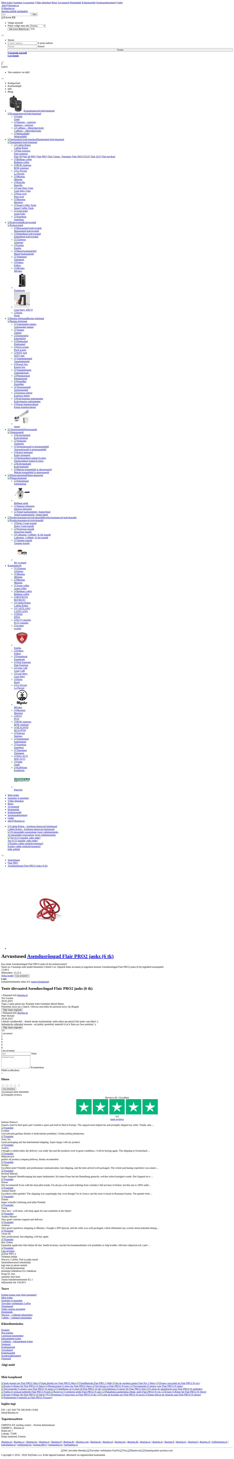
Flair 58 (18, 156)
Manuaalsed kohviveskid (26, 231)
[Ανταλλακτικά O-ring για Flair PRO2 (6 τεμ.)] (47, 1394)
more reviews (117, 1119)
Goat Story (19, 676)
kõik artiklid (14, 849)
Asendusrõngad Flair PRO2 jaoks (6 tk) (28, 865)
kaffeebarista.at (219, 1442)
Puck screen (20, 350)
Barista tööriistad (35, 318)
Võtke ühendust (43, 2)
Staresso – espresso (23, 125)
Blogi (54, 2)
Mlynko (18, 271)
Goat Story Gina (22, 191)
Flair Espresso (21, 665)
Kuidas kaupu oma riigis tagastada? (19, 1294)
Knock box (19, 367)
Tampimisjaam (21, 372)
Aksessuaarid (30, 429)
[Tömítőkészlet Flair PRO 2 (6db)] (95, 1383)
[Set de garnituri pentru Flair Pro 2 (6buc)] (135, 1383)
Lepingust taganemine (12, 1335)
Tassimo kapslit (21, 543)
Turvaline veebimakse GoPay (16, 1303)
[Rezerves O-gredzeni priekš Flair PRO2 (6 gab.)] (77, 1391)
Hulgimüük (75, 2)
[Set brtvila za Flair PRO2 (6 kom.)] (112, 1386)
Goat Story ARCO (23, 309)
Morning (18, 202)
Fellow (17, 265)
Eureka (17, 248)
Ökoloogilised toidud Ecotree (28, 461)
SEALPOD (20, 730)
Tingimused (7, 1306)
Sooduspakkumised (106, 2)
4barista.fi (169, 1442)
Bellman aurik (21, 503)
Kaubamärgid (14, 565)
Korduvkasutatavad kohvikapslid (59, 517)
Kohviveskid (29, 222)
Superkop (19, 219)
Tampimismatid (21, 361)
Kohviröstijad (21, 438)
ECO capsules (21, 622)
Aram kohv (19, 213)
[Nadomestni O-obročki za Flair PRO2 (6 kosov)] (26, 1397)
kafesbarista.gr (8, 1444)
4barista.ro (44, 1442)
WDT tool (19, 355)
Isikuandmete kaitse (11, 1338)
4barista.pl (22, 995)
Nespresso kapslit (23, 531)
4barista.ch (204, 1442)
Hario (17, 315)
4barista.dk (132, 1442)
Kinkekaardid (89, 2)
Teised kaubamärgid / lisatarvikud (31, 514)
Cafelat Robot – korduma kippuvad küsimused (31, 829)
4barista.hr (95, 1442)
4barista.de (68, 1442)
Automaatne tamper (24, 327)
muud (17, 426)
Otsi (34, 14)
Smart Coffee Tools (24, 208)
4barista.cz (19, 1442)
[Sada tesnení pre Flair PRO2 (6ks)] (20, 1383)
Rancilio (18, 185)
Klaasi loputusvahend (25, 407)
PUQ (16, 718)
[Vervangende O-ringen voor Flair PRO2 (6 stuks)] (157, 1386)
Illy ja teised (20, 562)
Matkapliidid (20, 136)
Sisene (120, 50)
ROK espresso (21, 168)
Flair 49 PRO (29, 156)
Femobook (19, 290)
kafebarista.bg (25, 1444)
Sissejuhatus (14, 860)
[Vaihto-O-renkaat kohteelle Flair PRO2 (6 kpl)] (26, 1391)
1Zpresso (18, 242)
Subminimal (20, 483)
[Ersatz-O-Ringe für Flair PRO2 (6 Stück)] (23, 1386)
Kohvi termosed (22, 455)
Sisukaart (6, 1344)
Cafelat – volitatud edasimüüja (16, 1317)
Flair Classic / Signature (59, 156)
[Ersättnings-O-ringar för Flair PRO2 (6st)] (124, 1389)
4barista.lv (181, 1442)
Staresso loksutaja (23, 509)
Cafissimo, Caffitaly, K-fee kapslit (31, 537)
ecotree (17, 628)
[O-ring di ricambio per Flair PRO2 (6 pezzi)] (121, 1394)
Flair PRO (42, 156)
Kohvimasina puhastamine (27, 401)
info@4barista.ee (10, 5)
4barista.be (120, 1442)
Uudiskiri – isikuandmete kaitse (17, 1341)
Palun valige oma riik (18, 25)
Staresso (18, 736)
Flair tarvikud (108, 156)
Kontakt (5, 1330)
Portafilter (19, 384)
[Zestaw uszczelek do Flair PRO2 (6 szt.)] (178, 1383)
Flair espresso (21, 153)
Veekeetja (19, 443)
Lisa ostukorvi (21, 976)
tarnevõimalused (40, 981)
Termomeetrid (21, 390)
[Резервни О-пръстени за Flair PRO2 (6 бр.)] (73, 1394)
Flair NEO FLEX (81, 156)
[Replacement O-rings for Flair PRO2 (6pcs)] (69, 1386)
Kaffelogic (19, 770)
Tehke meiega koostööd (13, 1309)
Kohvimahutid (21, 466)
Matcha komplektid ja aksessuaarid (31, 472)
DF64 (17, 617)
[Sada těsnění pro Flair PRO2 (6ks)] (58, 1383)
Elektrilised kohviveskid (26, 236)
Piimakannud (20, 378)
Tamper (18, 332)
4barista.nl (108, 1442)
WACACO (19, 759)
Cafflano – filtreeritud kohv (27, 130)
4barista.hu (31, 1442)
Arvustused (63, 2)
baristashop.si (71, 1444)
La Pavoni (19, 173)
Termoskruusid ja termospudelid (30, 449)
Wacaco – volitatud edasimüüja (16, 1314)
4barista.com (82, 1442)
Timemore (19, 259)
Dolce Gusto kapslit (24, 526)
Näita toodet (7, 975)
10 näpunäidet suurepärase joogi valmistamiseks (32, 835)
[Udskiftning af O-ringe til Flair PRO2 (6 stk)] (78, 1389)
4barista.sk (22, 1013)
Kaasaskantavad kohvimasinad (39, 110)
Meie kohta (7, 2)
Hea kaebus (7, 1332)
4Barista (18, 577)
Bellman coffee (21, 162)
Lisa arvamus (9, 1089)
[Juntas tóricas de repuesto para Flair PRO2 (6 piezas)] (173, 1394)
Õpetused (6, 1358)
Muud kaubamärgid (24, 254)
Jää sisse (19, 29)
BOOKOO (19, 600)
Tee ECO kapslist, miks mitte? (23, 840)
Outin (17, 119)
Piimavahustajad (35, 475)
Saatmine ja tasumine (23, 2)
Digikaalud (19, 344)
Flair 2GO (96, 156)
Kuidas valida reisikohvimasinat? (24, 846)
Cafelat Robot (21, 148)
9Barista (18, 179)
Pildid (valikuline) (10, 1070)
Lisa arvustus (7, 1251)
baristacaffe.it (40, 1444)
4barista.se (145, 1442)
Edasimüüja (20, 338)
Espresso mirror (22, 395)
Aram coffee (20, 588)
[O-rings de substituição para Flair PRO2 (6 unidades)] (174, 1389)
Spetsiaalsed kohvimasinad (50, 139)
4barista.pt (157, 1442)
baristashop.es (55, 1444)
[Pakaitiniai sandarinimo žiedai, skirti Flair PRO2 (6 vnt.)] (132, 1391)
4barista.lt (193, 1442)
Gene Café (19, 670)
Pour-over (19, 196)
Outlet (119, 2)
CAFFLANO (21, 611)
